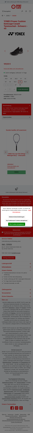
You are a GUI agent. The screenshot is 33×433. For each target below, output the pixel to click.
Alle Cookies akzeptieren (16, 224)
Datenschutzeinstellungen (16, 217)
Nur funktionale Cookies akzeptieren (16, 220)
